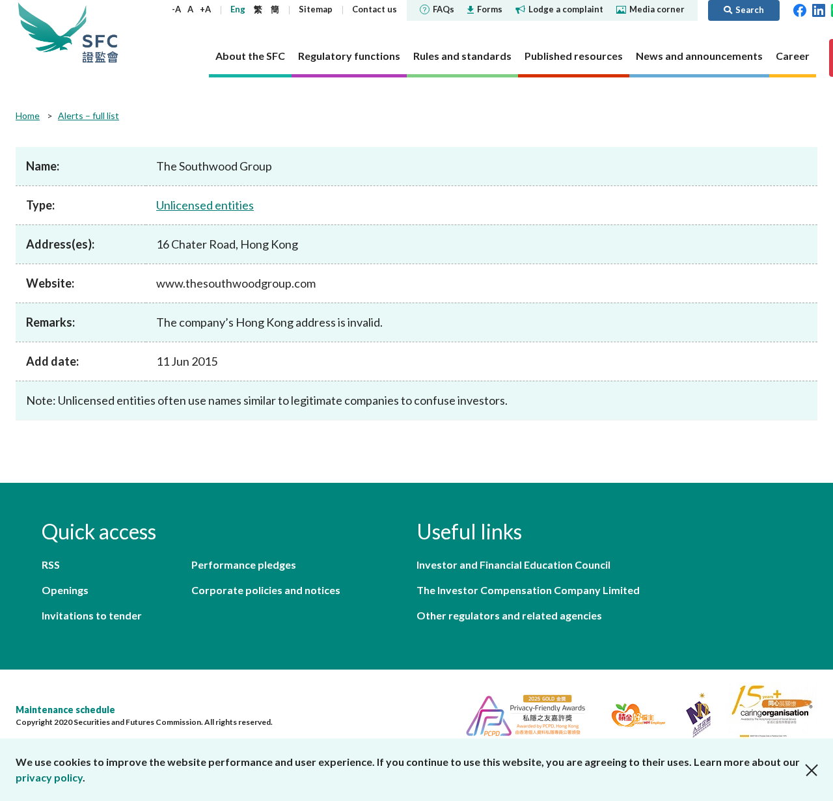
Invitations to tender (92, 615)
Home (28, 115)
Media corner (657, 9)
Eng (237, 9)
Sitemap (316, 9)
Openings (65, 590)
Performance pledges (243, 564)
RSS (51, 564)
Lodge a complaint (565, 9)
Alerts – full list (88, 115)
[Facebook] (799, 9)
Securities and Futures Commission (100, 32)
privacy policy (49, 777)
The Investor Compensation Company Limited (528, 590)
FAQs (443, 9)
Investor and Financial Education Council (513, 564)
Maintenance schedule (65, 709)
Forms (489, 9)
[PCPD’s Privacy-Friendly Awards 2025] (520, 713)
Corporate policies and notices (265, 590)
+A (205, 9)
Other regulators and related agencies (509, 615)
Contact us (374, 9)
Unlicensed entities (205, 205)
